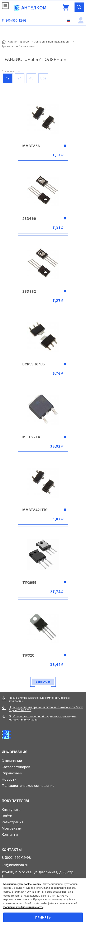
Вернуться (43, 682)
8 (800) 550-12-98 (14, 20)
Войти (7, 816)
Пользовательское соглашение (28, 786)
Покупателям (15, 801)
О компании (12, 761)
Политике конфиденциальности (23, 907)
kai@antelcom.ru (15, 865)
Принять (43, 917)
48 (31, 78)
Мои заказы (12, 828)
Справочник (12, 773)
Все (43, 78)
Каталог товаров (16, 767)
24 (20, 78)
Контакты (10, 834)
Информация (14, 752)
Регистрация (12, 822)
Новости (9, 779)
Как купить (11, 810)
